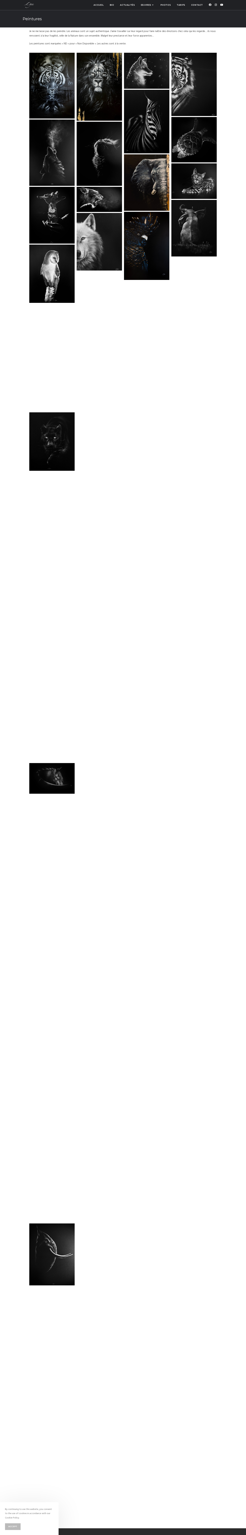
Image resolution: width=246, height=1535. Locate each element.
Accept (12, 1526)
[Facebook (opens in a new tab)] (210, 5)
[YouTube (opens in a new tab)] (222, 5)
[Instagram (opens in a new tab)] (216, 5)
